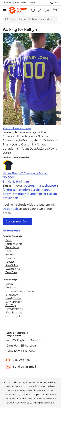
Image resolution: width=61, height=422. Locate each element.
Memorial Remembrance (20, 291)
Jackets (10, 258)
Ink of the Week (11, 230)
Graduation (12, 294)
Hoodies (10, 254)
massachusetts (46, 185)
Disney (9, 284)
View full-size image (17, 128)
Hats (8, 251)
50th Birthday (13, 301)
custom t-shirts (46, 386)
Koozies (9, 261)
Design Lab (10, 209)
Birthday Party (14, 309)
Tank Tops (11, 272)
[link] (18, 10)
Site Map (52, 382)
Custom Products (14, 382)
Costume (10, 287)
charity (24, 190)
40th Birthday (13, 312)
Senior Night (12, 316)
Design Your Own (17, 221)
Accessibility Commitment (21, 394)
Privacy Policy (16, 390)
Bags (8, 240)
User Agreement (46, 394)
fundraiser (10, 190)
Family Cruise (13, 298)
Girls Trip (10, 305)
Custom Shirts (13, 243)
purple (35, 190)
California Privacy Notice (39, 390)
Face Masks (12, 247)
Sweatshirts (12, 268)
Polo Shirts (11, 265)
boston (29, 185)
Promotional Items (35, 382)
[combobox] (30, 19)
